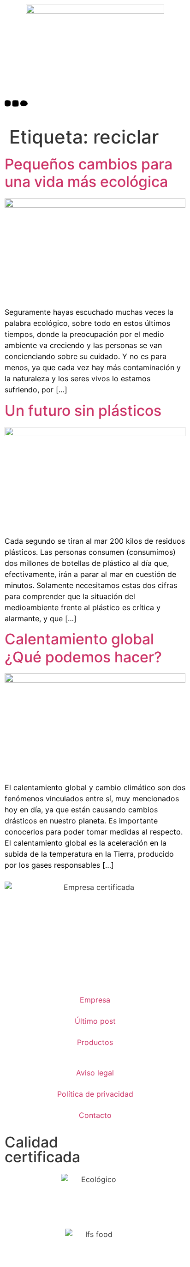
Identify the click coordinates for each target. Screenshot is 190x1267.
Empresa (95, 999)
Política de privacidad (95, 1094)
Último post (95, 1021)
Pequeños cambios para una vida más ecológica (88, 173)
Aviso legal (95, 1072)
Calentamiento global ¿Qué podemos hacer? (83, 648)
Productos (95, 1042)
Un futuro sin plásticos (83, 411)
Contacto (95, 1115)
